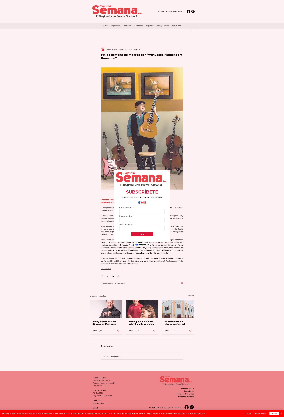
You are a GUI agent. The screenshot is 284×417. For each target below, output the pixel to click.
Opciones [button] (248, 413)
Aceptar (274, 413)
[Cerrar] (281, 413)
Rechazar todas (260, 413)
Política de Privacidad (197, 413)
